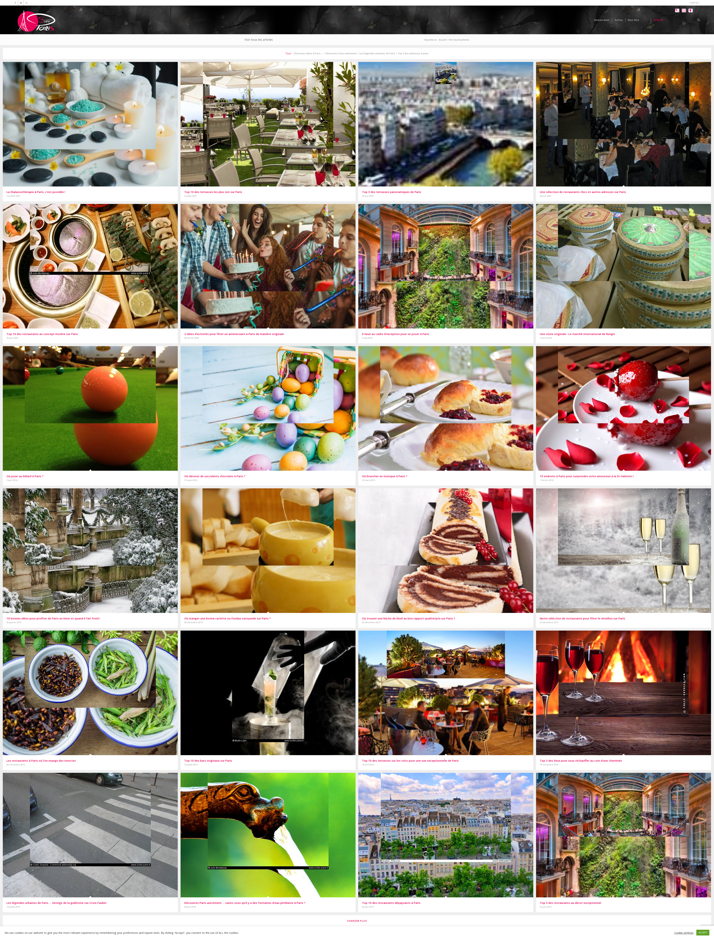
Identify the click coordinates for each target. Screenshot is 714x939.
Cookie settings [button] (684, 932)
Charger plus (357, 920)
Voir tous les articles (259, 40)
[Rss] (26, 3)
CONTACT (695, 2)
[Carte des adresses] (690, 22)
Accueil (442, 39)
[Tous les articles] (677, 22)
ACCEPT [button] (703, 932)
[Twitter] (21, 3)
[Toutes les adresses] (683, 22)
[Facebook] (15, 3)
